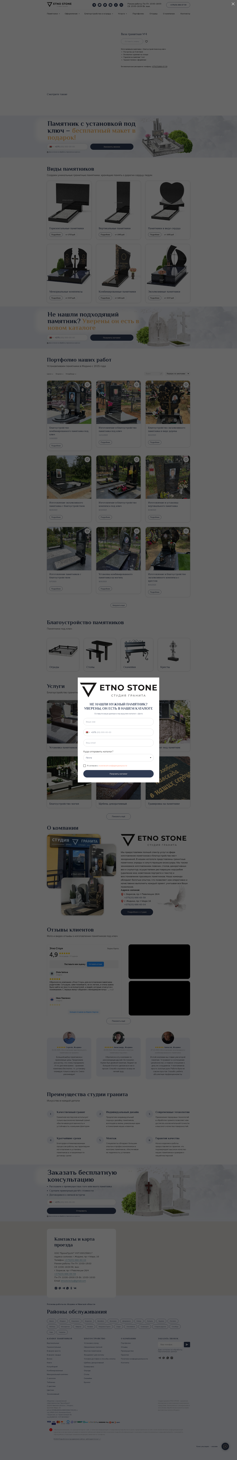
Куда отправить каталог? (98, 751)
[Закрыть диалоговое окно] (233, 4)
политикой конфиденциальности (113, 766)
